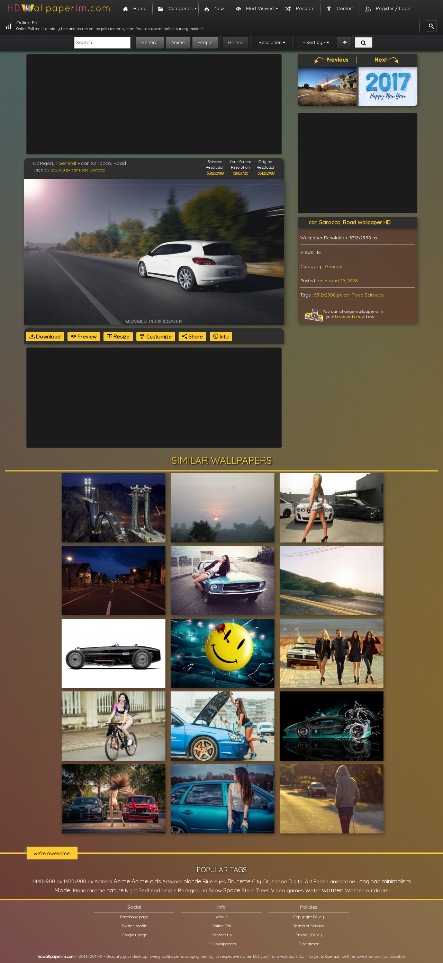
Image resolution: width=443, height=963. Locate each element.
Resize (120, 336)
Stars (248, 890)
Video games (287, 890)
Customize (158, 336)
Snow (215, 890)
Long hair (368, 881)
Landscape (341, 881)
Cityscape (274, 881)
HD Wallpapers (221, 943)
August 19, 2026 (341, 280)
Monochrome (89, 890)
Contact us (222, 934)
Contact (332, 956)
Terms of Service (308, 925)
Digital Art (300, 881)
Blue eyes (214, 881)
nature (115, 890)
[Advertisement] (154, 104)
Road (84, 170)
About (221, 916)
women (333, 890)
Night (131, 890)
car (75, 170)
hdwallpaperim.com (56, 956)
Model (63, 890)
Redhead (149, 890)
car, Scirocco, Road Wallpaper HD (350, 222)
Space (231, 890)
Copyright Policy (308, 916)
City (256, 881)
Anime (178, 42)
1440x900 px (47, 881)
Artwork (172, 881)
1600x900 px (78, 881)
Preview (86, 336)
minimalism (396, 881)
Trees (263, 890)
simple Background (184, 890)
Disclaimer (309, 943)
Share (195, 336)
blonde (192, 881)
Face (319, 881)
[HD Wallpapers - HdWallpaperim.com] (58, 8)
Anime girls (146, 881)
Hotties (235, 42)
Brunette (239, 881)
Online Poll (221, 925)
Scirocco (97, 170)
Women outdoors (367, 890)
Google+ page (134, 934)
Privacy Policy (309, 934)
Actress (103, 881)
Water (312, 890)
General (150, 42)
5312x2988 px (57, 170)
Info (223, 336)
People (205, 42)
